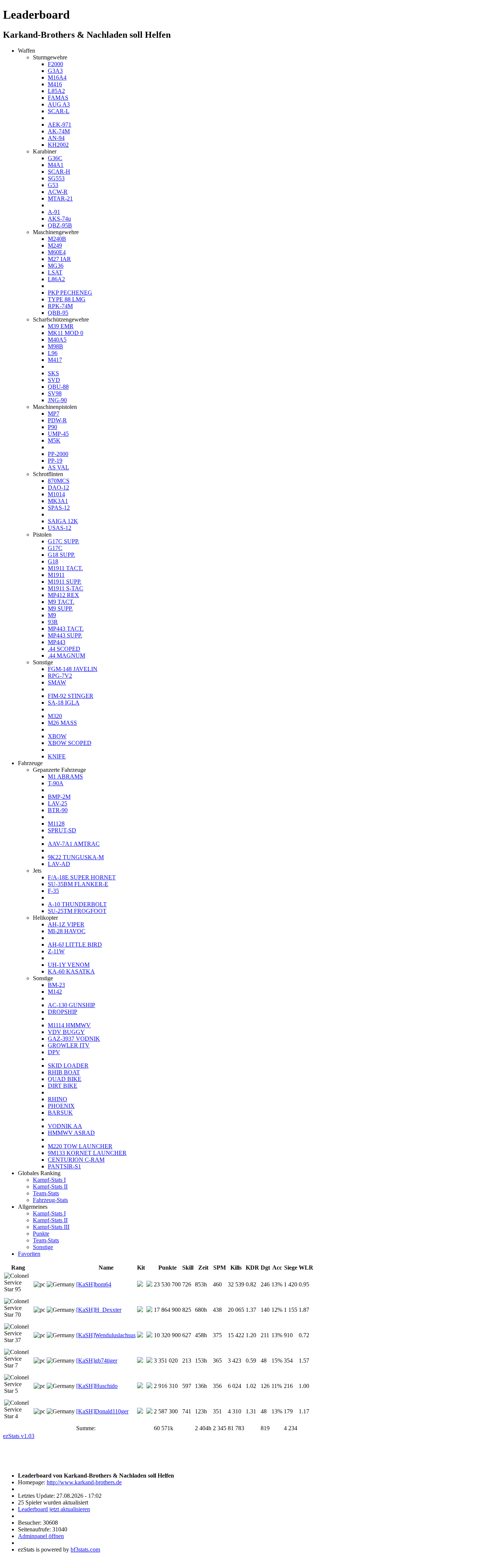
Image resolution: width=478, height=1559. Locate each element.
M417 (55, 360)
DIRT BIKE (62, 1086)
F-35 (53, 891)
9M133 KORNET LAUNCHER (87, 1153)
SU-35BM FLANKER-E (78, 884)
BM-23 (56, 985)
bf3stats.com (85, 1549)
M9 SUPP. (60, 608)
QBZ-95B (60, 225)
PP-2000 (58, 454)
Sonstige (43, 1247)
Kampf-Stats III (51, 1227)
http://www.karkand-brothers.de (84, 1482)
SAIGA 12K (63, 521)
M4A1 (55, 165)
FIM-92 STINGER (70, 696)
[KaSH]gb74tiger (96, 1360)
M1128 (56, 823)
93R (53, 622)
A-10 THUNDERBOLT (77, 904)
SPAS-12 (59, 507)
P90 (52, 427)
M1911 (56, 575)
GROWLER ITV (69, 1045)
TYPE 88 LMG (67, 299)
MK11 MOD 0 (65, 333)
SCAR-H (59, 171)
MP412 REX (63, 595)
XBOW (57, 736)
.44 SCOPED (64, 649)
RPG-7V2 (60, 676)
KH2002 (58, 145)
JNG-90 (57, 400)
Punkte (41, 1233)
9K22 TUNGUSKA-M (76, 857)
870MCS (58, 481)
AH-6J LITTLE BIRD (75, 944)
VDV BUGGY (66, 1032)
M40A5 (57, 339)
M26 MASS (62, 723)
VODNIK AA (65, 1126)
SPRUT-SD (62, 830)
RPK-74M (60, 306)
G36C (55, 158)
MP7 (53, 413)
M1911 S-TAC (65, 588)
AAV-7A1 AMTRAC (74, 844)
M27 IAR (59, 259)
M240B (57, 239)
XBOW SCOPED (69, 743)
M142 (55, 991)
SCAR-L (58, 111)
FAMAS (58, 97)
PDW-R (57, 420)
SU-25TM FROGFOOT (77, 911)
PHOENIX (61, 1106)
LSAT (55, 272)
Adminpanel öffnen (41, 1536)
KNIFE (57, 756)
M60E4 (57, 252)
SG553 (56, 178)
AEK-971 (59, 124)
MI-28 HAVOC (67, 931)
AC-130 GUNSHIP (71, 1005)
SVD (54, 380)
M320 (55, 716)
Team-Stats (46, 1193)
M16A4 (57, 77)
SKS (53, 373)
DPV (54, 1052)
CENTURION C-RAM (76, 1159)
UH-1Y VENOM (69, 965)
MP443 (56, 642)
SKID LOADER (68, 1065)
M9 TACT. (61, 602)
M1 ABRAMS (65, 776)
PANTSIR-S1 (64, 1166)
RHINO (57, 1099)
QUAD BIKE (64, 1079)
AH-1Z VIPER (66, 924)
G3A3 (55, 71)
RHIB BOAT (64, 1072)
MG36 (55, 266)
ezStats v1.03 (18, 1436)
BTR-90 (58, 810)
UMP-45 (58, 434)
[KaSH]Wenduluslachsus (106, 1335)
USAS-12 (59, 528)
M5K (54, 440)
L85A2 (56, 91)
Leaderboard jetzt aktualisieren (54, 1509)
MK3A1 (58, 501)
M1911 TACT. (65, 568)
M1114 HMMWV (69, 1025)
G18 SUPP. (61, 555)
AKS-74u (59, 218)
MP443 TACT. (66, 628)
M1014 (56, 494)
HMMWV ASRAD (71, 1133)
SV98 (55, 393)
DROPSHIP (62, 1012)
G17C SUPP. (63, 541)
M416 (55, 84)
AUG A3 (59, 104)
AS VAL (58, 467)
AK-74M (59, 131)
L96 (53, 353)
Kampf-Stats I (49, 1180)
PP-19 (55, 460)
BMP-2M (59, 797)
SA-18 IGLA (64, 702)
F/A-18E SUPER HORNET (82, 877)
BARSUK (60, 1112)
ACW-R (58, 192)
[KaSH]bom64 (93, 1284)
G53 (53, 185)
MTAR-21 (60, 198)
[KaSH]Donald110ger (102, 1411)
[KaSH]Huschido (97, 1386)
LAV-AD (59, 864)
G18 (53, 561)
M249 (55, 245)
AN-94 (56, 138)
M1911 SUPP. (64, 581)
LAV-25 (57, 803)
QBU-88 (58, 386)
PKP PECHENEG (70, 292)
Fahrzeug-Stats (50, 1200)
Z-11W (56, 951)
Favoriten (29, 1254)
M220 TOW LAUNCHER (80, 1146)
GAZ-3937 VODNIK (74, 1038)
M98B (55, 346)
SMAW (57, 682)
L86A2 (56, 279)
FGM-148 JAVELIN (72, 669)
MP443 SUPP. (65, 635)
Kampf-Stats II (50, 1186)
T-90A (55, 783)
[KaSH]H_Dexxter (98, 1310)
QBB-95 (58, 313)
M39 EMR (61, 326)
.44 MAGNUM (66, 655)
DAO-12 (58, 487)
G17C (55, 548)
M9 (52, 615)
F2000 (55, 64)
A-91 (54, 212)
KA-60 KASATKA (71, 971)
